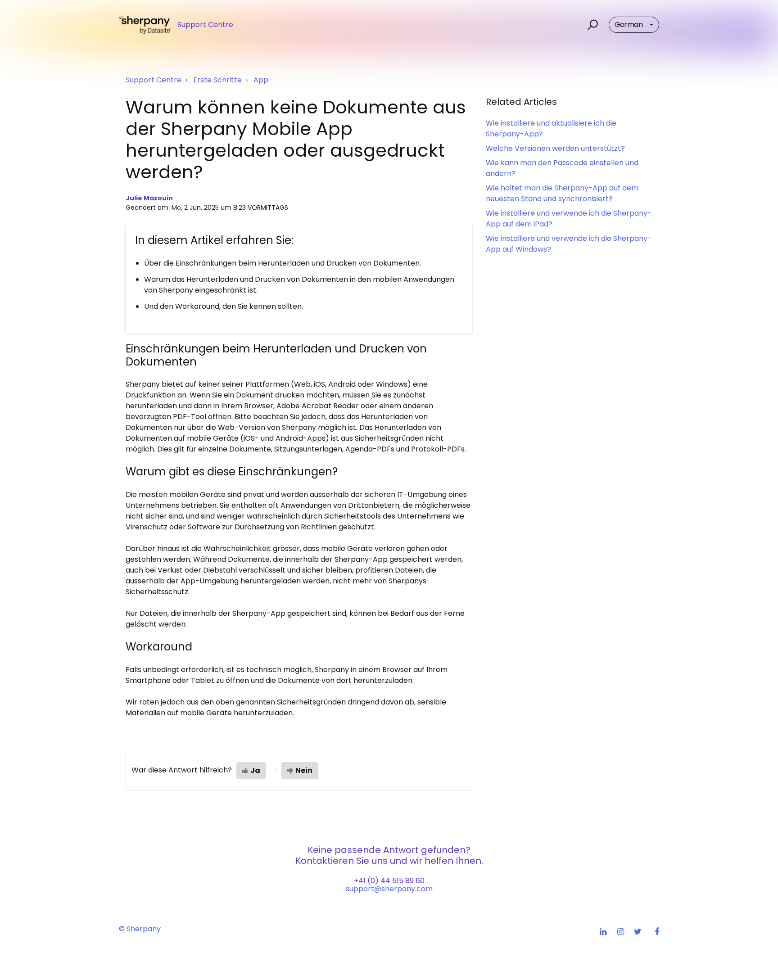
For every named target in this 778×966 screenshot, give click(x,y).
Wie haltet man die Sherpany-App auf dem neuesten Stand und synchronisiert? (562, 193)
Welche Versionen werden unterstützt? (555, 148)
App (260, 80)
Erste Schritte (217, 80)
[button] (591, 25)
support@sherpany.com (389, 889)
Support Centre (153, 80)
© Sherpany (140, 929)
